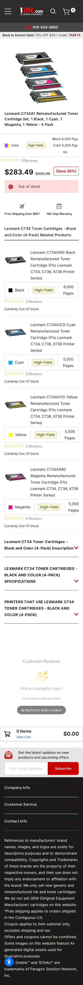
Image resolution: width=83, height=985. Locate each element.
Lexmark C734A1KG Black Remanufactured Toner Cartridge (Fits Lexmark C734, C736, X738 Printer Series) (52, 265)
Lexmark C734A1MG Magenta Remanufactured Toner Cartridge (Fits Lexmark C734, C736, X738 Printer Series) (54, 482)
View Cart (23, 737)
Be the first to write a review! (41, 710)
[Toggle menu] (10, 11)
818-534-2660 (45, 27)
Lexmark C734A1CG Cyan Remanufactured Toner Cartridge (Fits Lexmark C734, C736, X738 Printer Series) (53, 337)
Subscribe (63, 768)
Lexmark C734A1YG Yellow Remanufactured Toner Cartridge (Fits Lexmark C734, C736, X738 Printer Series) (54, 410)
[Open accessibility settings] (9, 961)
